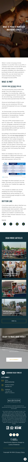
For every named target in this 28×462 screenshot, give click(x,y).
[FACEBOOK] (10, 434)
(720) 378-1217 (8, 386)
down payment (19, 135)
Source (4, 220)
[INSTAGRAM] (14, 434)
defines (13, 86)
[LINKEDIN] (17, 434)
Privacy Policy (20, 452)
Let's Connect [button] (14, 359)
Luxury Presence (14, 444)
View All (14, 320)
